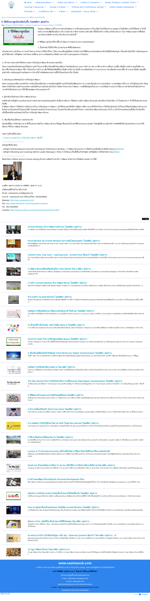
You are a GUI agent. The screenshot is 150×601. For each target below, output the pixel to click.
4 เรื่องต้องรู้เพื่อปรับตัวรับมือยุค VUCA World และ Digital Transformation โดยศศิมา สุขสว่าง (70, 353)
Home (3, 17)
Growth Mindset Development (16, 17)
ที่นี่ (41, 138)
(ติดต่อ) (121, 149)
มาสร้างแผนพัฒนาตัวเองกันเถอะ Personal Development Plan (56, 479)
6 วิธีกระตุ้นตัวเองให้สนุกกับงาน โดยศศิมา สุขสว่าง (50, 437)
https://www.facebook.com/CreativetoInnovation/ (27, 203)
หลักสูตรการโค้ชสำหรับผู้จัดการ (15, 25)
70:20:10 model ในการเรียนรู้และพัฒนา (20, 138)
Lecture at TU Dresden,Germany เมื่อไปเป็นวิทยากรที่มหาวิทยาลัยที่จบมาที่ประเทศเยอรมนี (69, 451)
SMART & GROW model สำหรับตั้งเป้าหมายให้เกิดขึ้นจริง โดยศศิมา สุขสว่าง (62, 493)
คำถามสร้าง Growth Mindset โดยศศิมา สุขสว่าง (50, 297)
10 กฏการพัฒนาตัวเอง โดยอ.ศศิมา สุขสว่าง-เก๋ (48, 549)
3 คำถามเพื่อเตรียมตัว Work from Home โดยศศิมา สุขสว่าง (54, 409)
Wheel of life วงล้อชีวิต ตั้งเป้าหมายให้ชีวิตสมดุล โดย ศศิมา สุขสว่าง (58, 521)
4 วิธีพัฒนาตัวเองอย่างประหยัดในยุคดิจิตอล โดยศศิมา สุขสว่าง (55, 395)
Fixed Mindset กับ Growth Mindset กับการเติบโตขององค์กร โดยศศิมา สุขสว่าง (64, 241)
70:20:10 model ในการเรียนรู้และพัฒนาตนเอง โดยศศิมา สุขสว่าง (57, 339)
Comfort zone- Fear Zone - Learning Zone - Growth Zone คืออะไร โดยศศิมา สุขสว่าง (67, 255)
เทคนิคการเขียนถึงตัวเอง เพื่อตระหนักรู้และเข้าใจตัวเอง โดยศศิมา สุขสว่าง (61, 311)
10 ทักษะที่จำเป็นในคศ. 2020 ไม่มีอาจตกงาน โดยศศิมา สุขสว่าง (56, 325)
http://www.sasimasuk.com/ (22, 200)
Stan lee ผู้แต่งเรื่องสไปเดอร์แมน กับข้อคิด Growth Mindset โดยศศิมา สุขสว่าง (63, 507)
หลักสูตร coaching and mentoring (36, 25)
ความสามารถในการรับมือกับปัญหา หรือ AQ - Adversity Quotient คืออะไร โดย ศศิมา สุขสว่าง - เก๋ (72, 535)
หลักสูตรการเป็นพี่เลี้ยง (55, 25)
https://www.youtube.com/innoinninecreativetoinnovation (34, 210)
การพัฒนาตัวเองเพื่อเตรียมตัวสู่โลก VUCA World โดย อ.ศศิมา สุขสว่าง (59, 269)
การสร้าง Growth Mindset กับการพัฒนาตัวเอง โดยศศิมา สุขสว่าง (57, 283)
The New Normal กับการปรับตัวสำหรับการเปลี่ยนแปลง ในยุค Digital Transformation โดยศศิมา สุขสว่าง (75, 381)
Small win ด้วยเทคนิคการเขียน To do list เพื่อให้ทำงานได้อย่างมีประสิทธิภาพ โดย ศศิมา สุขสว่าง (71, 465)
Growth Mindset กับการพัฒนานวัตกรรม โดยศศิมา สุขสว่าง (55, 227)
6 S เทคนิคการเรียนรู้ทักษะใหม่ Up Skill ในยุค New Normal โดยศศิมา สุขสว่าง (63, 423)
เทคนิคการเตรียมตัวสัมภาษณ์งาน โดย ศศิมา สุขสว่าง (51, 367)
